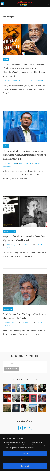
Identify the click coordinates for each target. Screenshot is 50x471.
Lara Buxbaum (25, 80)
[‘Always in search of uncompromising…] (33, 388)
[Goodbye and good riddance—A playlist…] (42, 408)
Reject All (25, 466)
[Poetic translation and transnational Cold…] (16, 408)
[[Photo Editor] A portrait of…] (33, 408)
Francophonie (8, 309)
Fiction (6, 59)
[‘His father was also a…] (25, 408)
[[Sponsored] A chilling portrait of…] (7, 398)
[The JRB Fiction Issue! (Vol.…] (7, 388)
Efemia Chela (25, 163)
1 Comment (39, 80)
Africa (6, 146)
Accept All (25, 453)
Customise (25, 460)
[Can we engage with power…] (42, 388)
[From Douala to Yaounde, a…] (7, 408)
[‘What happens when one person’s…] (25, 398)
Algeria (12, 231)
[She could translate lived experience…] (42, 398)
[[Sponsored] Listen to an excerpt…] (25, 388)
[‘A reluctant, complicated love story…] (16, 388)
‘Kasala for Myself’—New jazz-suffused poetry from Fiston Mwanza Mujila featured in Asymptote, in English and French (24, 154)
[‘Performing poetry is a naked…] (16, 398)
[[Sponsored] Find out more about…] (33, 398)
